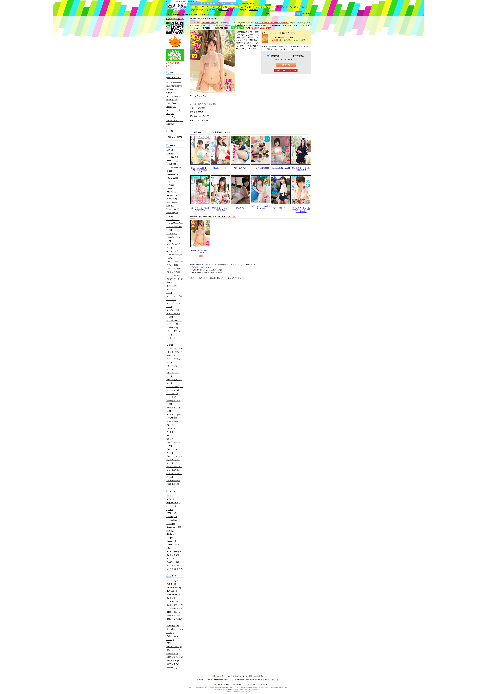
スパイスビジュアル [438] (173, 315)
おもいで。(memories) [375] (173, 218)
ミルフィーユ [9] (172, 565)
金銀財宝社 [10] (172, 484)
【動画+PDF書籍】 (221, 28)
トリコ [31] (170, 558)
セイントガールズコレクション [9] (174, 322)
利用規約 (251, 684)
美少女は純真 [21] (173, 480)
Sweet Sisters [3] (173, 594)
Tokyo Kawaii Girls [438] (171, 204)
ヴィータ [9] (171, 397)
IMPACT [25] (171, 164)
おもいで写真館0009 (261, 168)
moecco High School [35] (171, 522)
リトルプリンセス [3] (174, 569)
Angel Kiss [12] (172, 580)
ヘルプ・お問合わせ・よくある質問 (239, 676)
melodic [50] (171, 188)
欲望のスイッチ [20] (174, 646)
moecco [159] (171, 516)
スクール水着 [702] (173, 96)
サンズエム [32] (172, 310)
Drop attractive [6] (173, 502)
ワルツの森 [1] (172, 393)
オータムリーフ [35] (174, 296)
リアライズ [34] (172, 390)
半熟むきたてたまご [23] (173, 402)
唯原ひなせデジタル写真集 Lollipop (260, 207)
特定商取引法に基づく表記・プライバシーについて (228, 684)
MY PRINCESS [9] (173, 587)
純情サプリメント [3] (174, 657)
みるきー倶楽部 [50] (174, 254)
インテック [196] (173, 272)
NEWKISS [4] (171, 591)
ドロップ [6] (171, 355)
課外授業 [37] (171, 667)
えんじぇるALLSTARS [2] (172, 600)
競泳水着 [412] (172, 99)
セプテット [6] (172, 327)
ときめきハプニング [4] (173, 239)
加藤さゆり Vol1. (240, 168)
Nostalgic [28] (171, 195)
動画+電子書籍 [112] (174, 85)
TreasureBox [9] (172, 209)
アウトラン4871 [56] (174, 261)
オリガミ (195, 28)
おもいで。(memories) (271, 25)
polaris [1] (170, 530)
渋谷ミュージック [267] (172, 451)
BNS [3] (169, 495)
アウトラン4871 (253, 25)
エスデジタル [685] (173, 275)
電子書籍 (176, 14)
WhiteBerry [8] (172, 212)
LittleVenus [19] (172, 178)
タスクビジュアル (302, 25)
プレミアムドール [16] (172, 374)
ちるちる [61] (171, 233)
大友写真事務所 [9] (173, 418)
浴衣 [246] (170, 113)
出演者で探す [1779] (174, 137)
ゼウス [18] (170, 338)
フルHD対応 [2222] (173, 82)
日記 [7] (169, 643)
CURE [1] (170, 499)
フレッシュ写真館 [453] (172, 367)
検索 (267, 13)
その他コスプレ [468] (174, 120)
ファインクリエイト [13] (173, 360)
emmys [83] (171, 506)
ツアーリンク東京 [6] (174, 348)
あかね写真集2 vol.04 (281, 168)
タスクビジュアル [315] (172, 343)
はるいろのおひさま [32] (173, 246)
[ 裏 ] (203, 95)
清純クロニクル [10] (174, 650)
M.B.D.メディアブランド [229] (174, 183)
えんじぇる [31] (172, 555)
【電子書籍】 (206, 28)
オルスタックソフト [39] (173, 291)
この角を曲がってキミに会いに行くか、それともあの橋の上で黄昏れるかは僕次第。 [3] (174, 615)
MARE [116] (171, 513)
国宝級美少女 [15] (173, 414)
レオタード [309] (173, 110)
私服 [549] (170, 124)
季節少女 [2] (171, 435)
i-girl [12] (169, 509)
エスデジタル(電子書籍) (207, 104)
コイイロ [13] (171, 299)
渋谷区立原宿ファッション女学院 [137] (174, 468)
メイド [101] (171, 117)
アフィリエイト (261, 684)
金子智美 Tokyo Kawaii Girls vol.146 (200, 209)
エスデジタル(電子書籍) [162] (174, 280)
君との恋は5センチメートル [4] (174, 631)
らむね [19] (170, 258)
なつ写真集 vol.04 (280, 208)
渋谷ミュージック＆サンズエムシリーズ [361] (174, 459)
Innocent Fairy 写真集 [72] (174, 169)
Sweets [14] (171, 541)
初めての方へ (224, 9)
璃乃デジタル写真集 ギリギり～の (200, 251)
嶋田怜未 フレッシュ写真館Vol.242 (301, 169)
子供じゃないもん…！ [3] (172, 638)
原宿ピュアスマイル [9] (173, 409)
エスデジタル (288, 25)
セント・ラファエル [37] (173, 333)
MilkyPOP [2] (171, 191)
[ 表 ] (197, 95)
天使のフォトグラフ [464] (173, 430)
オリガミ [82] (171, 285)
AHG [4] (169, 150)
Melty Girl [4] (171, 584)
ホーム (168, 14)
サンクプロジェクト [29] (173, 305)
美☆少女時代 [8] (172, 660)
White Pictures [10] (173, 551)
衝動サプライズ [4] (173, 664)
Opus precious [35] (173, 527)
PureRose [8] (171, 198)
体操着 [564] (171, 106)
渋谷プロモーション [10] (173, 444)
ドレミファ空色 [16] (174, 352)
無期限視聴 (276, 56)
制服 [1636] (170, 92)
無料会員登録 (253, 9)
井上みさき (240, 208)
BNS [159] (170, 153)
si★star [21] (171, 534)
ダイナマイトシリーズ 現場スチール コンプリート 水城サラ (301, 210)
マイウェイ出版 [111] (174, 386)
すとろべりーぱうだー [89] (174, 228)
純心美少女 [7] (172, 653)
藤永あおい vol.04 (220, 168)
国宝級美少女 (240, 25)
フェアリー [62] (172, 562)
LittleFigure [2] (172, 174)
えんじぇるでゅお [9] (174, 605)
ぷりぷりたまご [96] (174, 251)
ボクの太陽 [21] (172, 625)
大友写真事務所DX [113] (172, 423)
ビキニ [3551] (171, 103)
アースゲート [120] (173, 268)
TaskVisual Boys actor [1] (172, 546)
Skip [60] (169, 537)
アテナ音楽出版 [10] (174, 265)
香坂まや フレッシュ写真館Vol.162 (220, 209)
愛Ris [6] (169, 439)
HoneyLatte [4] (172, 160)
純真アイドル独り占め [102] (174, 475)
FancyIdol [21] (172, 157)
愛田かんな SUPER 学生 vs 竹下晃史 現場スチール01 (200, 170)
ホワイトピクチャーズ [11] (174, 381)
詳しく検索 (306, 13)
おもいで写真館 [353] (174, 223)
